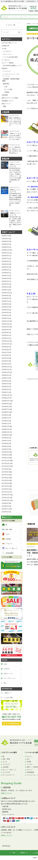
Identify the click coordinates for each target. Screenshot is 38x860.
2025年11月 (6, 253)
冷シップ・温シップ (9, 769)
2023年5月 (5, 307)
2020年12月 (6, 366)
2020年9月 (5, 375)
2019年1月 (5, 423)
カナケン (29, 769)
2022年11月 (6, 324)
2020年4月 (5, 383)
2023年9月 (5, 295)
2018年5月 (5, 446)
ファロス (29, 764)
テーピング (7, 71)
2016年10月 (6, 500)
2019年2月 (5, 421)
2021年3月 (5, 358)
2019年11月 (6, 398)
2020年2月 (5, 389)
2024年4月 (5, 281)
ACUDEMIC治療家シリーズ (12, 65)
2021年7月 (5, 352)
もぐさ (5, 761)
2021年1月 (5, 364)
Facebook (7, 668)
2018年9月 (5, 435)
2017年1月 (5, 492)
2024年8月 (5, 273)
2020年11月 (6, 369)
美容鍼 (7, 92)
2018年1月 (5, 458)
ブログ (34, 23)
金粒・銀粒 (6, 759)
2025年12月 (6, 250)
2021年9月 (5, 347)
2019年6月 (5, 412)
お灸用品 (5, 767)
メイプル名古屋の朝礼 (10, 57)
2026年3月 (5, 247)
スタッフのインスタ (9, 678)
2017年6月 (5, 477)
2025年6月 (5, 261)
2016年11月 (6, 497)
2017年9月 (5, 469)
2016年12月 (6, 494)
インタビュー (7, 51)
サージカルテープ (8, 775)
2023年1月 (5, 318)
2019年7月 (5, 409)
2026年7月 (5, 236)
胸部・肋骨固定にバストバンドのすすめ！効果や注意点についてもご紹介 (15, 121)
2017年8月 (5, 472)
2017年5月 (5, 480)
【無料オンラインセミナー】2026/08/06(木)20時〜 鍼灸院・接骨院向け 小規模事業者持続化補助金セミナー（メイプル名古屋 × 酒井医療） (15, 197)
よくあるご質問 (8, 697)
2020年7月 (5, 378)
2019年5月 (5, 415)
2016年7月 (5, 509)
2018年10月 (6, 432)
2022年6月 (5, 332)
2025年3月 (5, 267)
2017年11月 (6, 463)
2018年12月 (6, 426)
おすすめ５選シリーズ (9, 43)
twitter (5, 664)
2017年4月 (5, 483)
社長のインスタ (8, 673)
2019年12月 (6, 395)
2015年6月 (5, 512)
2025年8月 (5, 255)
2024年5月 (5, 278)
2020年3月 (5, 386)
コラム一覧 (11, 25)
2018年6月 (5, 443)
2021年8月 (5, 349)
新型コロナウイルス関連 (10, 98)
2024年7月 (5, 275)
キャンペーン (7, 54)
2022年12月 (6, 321)
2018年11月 (6, 429)
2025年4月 (5, 264)
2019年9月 (5, 403)
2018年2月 (5, 455)
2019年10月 (6, 401)
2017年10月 (6, 466)
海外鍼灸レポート (8, 101)
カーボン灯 (6, 772)
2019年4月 (5, 418)
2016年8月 (5, 506)
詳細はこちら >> (6, 793)
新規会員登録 (30, 1)
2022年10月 (6, 327)
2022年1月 (5, 338)
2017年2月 (5, 489)
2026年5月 (5, 241)
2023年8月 (5, 298)
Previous (23, 549)
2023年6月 (5, 304)
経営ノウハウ (31, 544)
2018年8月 (5, 438)
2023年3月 (5, 312)
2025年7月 (5, 258)
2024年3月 (5, 284)
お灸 (6, 86)
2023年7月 (5, 301)
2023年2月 (5, 315)
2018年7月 (5, 440)
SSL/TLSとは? (6, 846)
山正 (28, 759)
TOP (13, 853)
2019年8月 (5, 406)
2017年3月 (5, 486)
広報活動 (5, 95)
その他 (4, 48)
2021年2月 (5, 361)
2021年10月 (6, 344)
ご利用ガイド (7, 693)
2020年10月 (6, 372)
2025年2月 (5, 270)
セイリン (29, 756)
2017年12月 (6, 460)
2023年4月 (5, 310)
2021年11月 (6, 341)
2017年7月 (5, 475)
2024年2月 (5, 287)
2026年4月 (5, 244)
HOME (28, 23)
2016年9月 (5, 503)
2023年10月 (6, 292)
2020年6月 (5, 381)
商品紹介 (31, 34)
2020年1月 (5, 392)
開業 (4, 106)
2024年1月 (5, 290)
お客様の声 (5, 45)
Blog (5, 683)
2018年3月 (5, 452)
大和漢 (29, 761)
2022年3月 (5, 335)
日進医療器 (30, 772)
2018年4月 (5, 449)
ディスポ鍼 (8, 89)
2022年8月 (5, 329)
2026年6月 (5, 238)
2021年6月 (5, 355)
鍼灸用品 (6, 83)
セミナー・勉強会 (8, 63)
